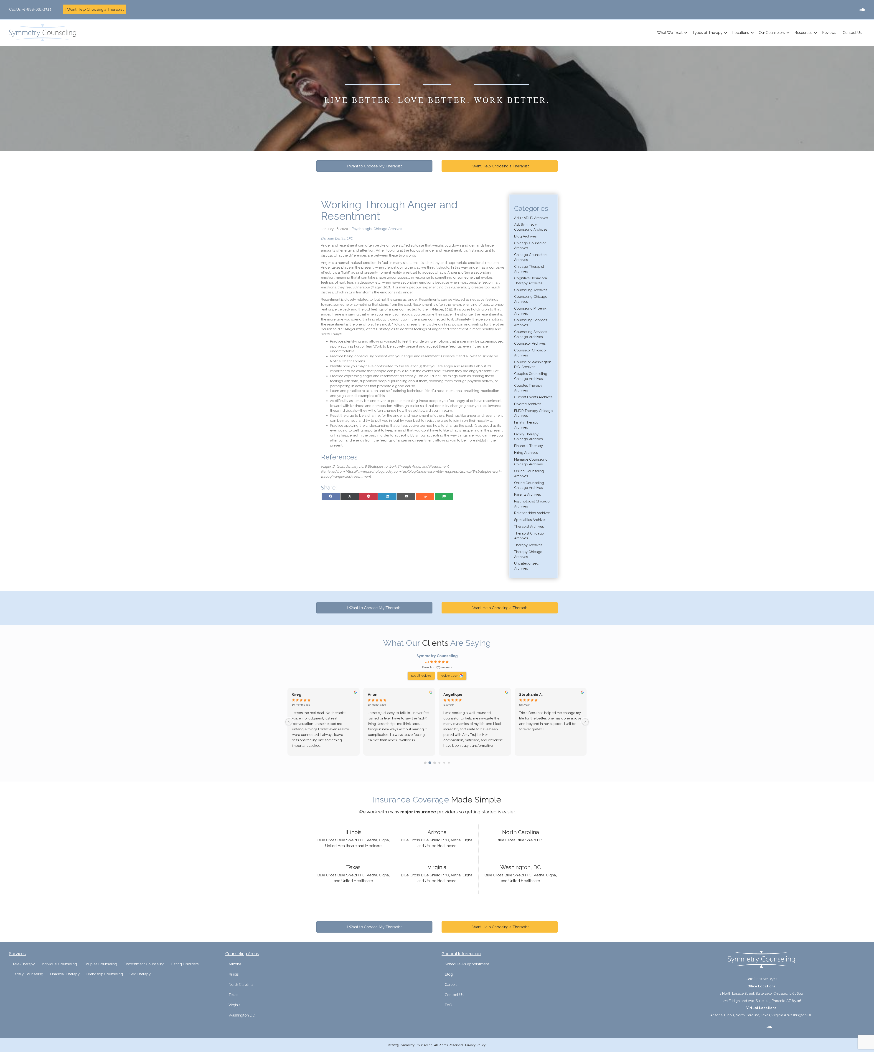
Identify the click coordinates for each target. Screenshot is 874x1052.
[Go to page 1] (430, 763)
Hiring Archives (526, 453)
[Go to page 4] (444, 763)
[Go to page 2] (434, 762)
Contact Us (852, 32)
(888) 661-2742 (765, 979)
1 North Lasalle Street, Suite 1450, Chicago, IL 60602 (761, 993)
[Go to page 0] (425, 763)
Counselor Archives (530, 343)
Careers (451, 984)
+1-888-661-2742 (36, 9)
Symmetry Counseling (437, 656)
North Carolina (241, 984)
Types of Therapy (707, 32)
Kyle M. (525, 694)
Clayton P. (301, 694)
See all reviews (421, 675)
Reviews (829, 32)
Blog (449, 974)
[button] (686, 33)
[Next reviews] (585, 721)
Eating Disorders (185, 964)
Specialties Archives (530, 520)
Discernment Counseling (144, 964)
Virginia (235, 1005)
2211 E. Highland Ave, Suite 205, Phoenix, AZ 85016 (761, 1001)
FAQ (448, 1005)
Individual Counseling (59, 964)
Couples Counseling (100, 964)
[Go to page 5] (449, 763)
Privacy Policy (475, 1045)
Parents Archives (527, 494)
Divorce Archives (527, 404)
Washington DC (242, 1015)
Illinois (234, 974)
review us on (449, 675)
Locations (740, 32)
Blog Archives (525, 236)
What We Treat (670, 32)
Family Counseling (28, 974)
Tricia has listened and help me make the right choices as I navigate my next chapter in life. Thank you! (323, 718)
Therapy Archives (528, 545)
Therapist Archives (529, 527)
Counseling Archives (530, 290)
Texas (233, 995)
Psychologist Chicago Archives (377, 229)
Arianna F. (452, 694)
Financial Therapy (528, 446)
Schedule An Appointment (467, 964)
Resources (803, 32)
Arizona (235, 964)
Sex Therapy (140, 974)
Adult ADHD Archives (531, 218)
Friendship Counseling (104, 974)
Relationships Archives (532, 513)
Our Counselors (772, 32)
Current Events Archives (533, 397)
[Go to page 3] (439, 763)
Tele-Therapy (23, 964)
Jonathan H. (378, 694)
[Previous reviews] (288, 721)
